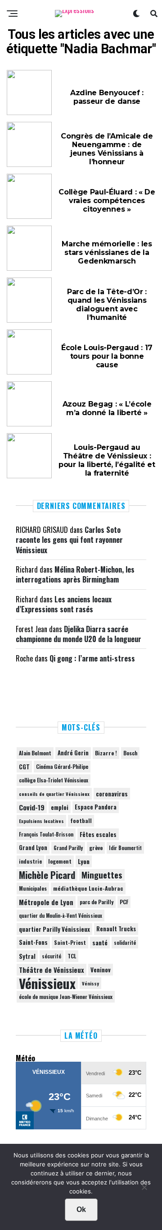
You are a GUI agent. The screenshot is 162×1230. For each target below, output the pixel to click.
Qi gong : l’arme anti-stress (92, 658)
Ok (81, 1209)
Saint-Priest (70, 943)
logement (60, 861)
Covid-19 (32, 807)
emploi (59, 807)
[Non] (144, 1189)
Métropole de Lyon (46, 902)
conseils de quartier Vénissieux (54, 793)
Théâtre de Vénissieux (51, 970)
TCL (72, 956)
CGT (24, 766)
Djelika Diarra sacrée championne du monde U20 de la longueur (78, 634)
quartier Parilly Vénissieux (54, 929)
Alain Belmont (35, 753)
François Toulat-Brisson (46, 834)
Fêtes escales (98, 834)
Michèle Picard (47, 875)
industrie (30, 861)
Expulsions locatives (41, 820)
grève (96, 847)
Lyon (84, 861)
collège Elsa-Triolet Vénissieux (53, 780)
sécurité (51, 956)
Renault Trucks (116, 929)
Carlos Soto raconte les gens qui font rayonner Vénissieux (69, 539)
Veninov (100, 969)
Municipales (33, 888)
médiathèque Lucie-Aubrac (88, 888)
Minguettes (101, 875)
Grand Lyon (33, 847)
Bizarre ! (106, 753)
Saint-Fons (33, 942)
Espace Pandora (96, 807)
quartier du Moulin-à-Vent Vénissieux (60, 915)
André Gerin (73, 753)
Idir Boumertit (125, 847)
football (81, 820)
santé (100, 942)
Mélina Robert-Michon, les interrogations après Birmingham (75, 574)
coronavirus (112, 793)
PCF (124, 902)
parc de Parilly (96, 902)
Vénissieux (47, 983)
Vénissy (90, 983)
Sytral (27, 956)
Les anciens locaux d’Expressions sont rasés (64, 604)
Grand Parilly (68, 847)
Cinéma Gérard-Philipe (62, 766)
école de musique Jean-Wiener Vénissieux (65, 996)
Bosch (130, 753)
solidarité (125, 942)
